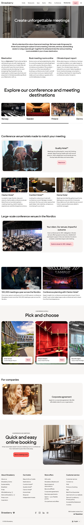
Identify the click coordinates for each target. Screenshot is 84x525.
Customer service (71, 479)
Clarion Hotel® (27, 490)
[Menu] (81, 3)
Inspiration (4, 500)
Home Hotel (26, 492)
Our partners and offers (52, 501)
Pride (3, 490)
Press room (4, 497)
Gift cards (48, 479)
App (67, 490)
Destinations (27, 482)
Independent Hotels (29, 497)
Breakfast (4, 487)
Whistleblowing (6, 492)
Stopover (26, 495)
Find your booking (71, 487)
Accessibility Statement (73, 502)
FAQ (67, 484)
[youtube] (47, 513)
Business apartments (51, 494)
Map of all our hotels (29, 479)
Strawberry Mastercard (52, 482)
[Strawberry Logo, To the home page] (7, 3)
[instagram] (40, 513)
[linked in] (44, 513)
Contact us (69, 482)
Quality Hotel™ (27, 487)
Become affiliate (49, 489)
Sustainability (5, 484)
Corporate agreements (52, 492)
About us (4, 479)
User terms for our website (74, 495)
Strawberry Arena (6, 482)
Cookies (68, 505)
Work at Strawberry (7, 495)
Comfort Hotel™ (28, 484)
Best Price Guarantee (72, 492)
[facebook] (36, 513)
